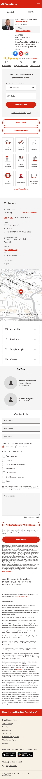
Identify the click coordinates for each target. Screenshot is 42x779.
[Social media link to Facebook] (15, 53)
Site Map (5, 743)
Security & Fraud (8, 727)
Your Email (8, 437)
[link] (10, 4)
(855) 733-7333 (6, 571)
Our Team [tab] (21, 369)
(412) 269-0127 (10, 249)
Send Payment (21, 130)
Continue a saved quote (21, 112)
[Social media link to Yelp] (21, 53)
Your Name (8, 421)
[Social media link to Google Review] (26, 53)
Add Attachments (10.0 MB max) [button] (21, 525)
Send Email (21, 540)
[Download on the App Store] (9, 754)
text (11, 217)
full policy (19, 669)
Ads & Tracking (7, 724)
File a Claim (21, 123)
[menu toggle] (38, 4)
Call (5, 217)
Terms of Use (6, 733)
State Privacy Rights (9, 740)
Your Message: (9, 496)
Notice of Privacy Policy (10, 737)
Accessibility (6, 730)
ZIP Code (11, 96)
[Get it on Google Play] (25, 754)
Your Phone (8, 429)
